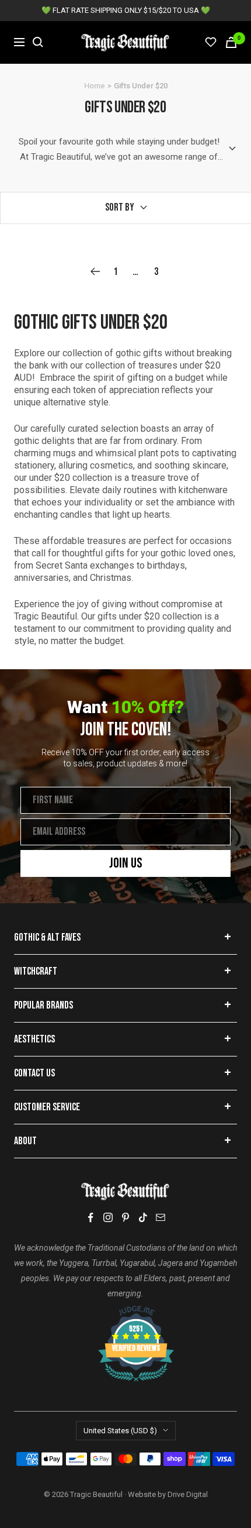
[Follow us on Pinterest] (125, 1217)
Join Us (125, 863)
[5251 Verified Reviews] (125, 1311)
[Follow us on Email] (160, 1217)
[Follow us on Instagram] (108, 1217)
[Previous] (95, 271)
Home (94, 85)
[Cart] (231, 42)
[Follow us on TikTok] (143, 1217)
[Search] (38, 42)
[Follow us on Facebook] (90, 1218)
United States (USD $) (120, 1430)
